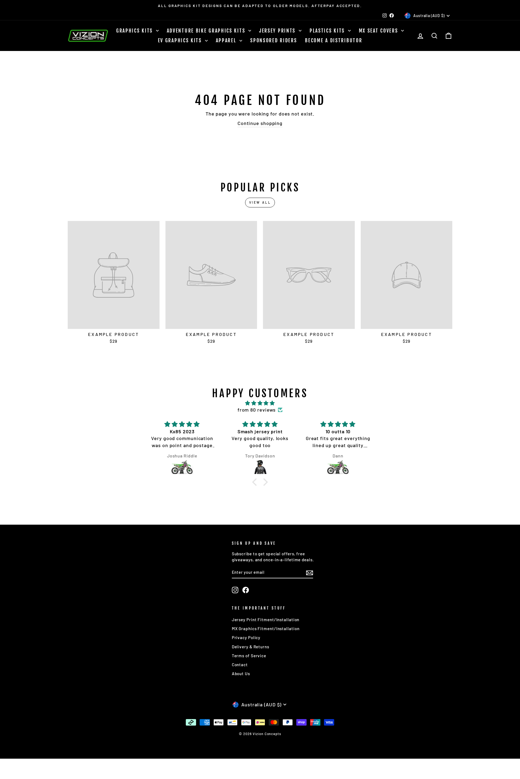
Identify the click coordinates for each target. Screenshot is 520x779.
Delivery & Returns (250, 646)
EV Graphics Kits (181, 40)
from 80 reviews (257, 410)
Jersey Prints (278, 31)
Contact (240, 664)
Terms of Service (249, 655)
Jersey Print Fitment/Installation (266, 619)
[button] (255, 482)
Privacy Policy (246, 637)
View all (260, 202)
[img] (260, 403)
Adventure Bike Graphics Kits (207, 31)
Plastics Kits (328, 31)
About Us (241, 673)
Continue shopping (260, 123)
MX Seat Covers (379, 31)
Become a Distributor (333, 40)
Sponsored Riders (273, 40)
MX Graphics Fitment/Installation (266, 628)
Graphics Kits (135, 31)
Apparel (227, 40)
